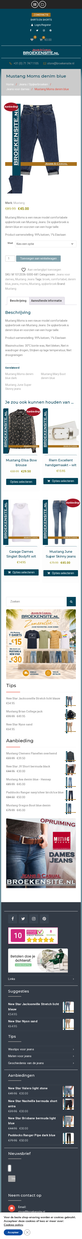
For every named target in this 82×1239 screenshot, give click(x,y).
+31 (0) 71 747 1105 (26, 63)
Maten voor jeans (19, 1056)
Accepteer (13, 1232)
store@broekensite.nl (60, 63)
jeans (15, 283)
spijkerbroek (49, 283)
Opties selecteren (21, 481)
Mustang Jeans (25, 279)
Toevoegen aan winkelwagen (38, 258)
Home (10, 84)
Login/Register (43, 25)
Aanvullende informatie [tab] (46, 300)
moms (24, 283)
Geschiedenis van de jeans (26, 1063)
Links (11, 979)
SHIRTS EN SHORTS (41, 19)
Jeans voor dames (17, 89)
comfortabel (59, 279)
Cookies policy (13, 1225)
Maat (10, 243)
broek (46, 279)
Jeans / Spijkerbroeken (33, 84)
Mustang (19, 203)
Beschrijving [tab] (18, 300)
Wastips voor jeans (21, 1049)
